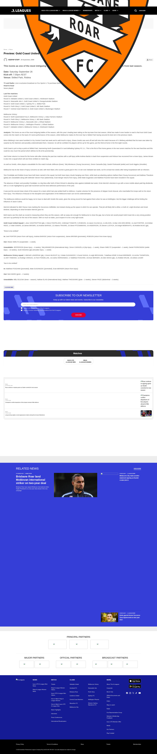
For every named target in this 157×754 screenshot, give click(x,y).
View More (137, 468)
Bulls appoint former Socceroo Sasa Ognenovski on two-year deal (130, 617)
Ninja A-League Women (71, 10)
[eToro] (42, 664)
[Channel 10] (100, 664)
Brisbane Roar (74, 692)
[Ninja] (78, 644)
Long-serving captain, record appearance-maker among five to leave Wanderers (25, 415)
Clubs (106, 10)
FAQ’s (108, 701)
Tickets (53, 684)
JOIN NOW (142, 10)
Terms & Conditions (52, 744)
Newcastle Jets (92, 688)
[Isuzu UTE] (57, 644)
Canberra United (74, 695)
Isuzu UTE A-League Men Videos (58, 694)
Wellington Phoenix (93, 699)
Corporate (109, 688)
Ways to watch (111, 705)
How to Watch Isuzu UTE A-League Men (58, 705)
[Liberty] (26, 664)
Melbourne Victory (93, 684)
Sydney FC (91, 695)
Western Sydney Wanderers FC (93, 704)
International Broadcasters (58, 721)
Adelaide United (74, 684)
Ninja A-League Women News (39, 690)
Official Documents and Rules (113, 696)
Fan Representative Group (114, 712)
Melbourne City (74, 707)
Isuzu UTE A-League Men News (40, 685)
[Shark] (100, 644)
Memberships (87, 10)
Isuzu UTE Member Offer (114, 721)
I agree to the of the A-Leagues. (36, 308)
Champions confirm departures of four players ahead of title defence (22, 402)
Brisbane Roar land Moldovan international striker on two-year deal (31, 479)
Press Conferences (56, 717)
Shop (82, 744)
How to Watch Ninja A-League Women (57, 699)
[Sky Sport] (130, 664)
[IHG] (78, 664)
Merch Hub (110, 692)
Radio (108, 708)
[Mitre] (63, 664)
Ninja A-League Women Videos (58, 688)
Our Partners (110, 729)
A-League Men (9, 287)
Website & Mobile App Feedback (113, 717)
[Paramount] (115, 664)
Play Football (110, 733)
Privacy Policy (35, 308)
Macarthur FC (74, 703)
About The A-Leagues (113, 684)
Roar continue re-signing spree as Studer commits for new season (21, 387)
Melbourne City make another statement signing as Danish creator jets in (129, 478)
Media (108, 725)
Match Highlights (56, 710)
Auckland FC (73, 688)
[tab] (70, 361)
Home (5, 49)
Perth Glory (91, 692)
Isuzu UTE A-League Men (49, 10)
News (11, 49)
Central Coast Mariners (76, 699)
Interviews (54, 713)
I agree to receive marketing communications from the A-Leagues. (42, 310)
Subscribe (78, 315)
